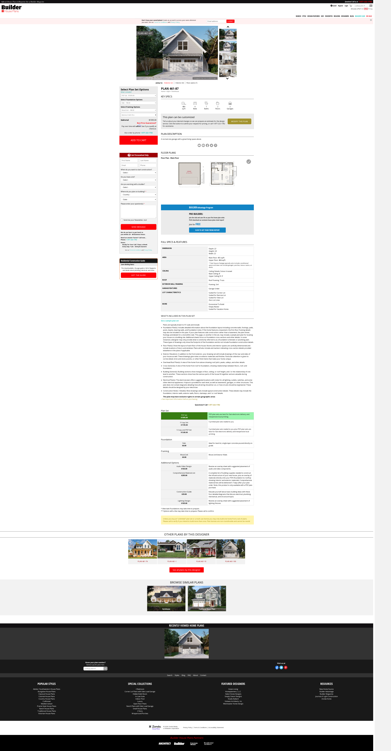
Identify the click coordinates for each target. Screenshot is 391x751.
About (195, 675)
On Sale (369, 16)
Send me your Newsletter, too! (135, 220)
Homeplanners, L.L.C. (233, 691)
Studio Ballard (233, 699)
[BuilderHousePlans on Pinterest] (285, 667)
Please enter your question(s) (133, 204)
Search (169, 675)
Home (163, 91)
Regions (337, 16)
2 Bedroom (140, 689)
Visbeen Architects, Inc (233, 701)
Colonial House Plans (47, 696)
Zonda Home (326, 699)
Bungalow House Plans (46, 691)
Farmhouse (175, 91)
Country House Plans (47, 699)
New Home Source (326, 689)
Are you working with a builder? (133, 184)
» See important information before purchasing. (179, 399)
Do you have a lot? (128, 177)
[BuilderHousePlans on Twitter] (281, 667)
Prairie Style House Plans (46, 706)
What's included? (126, 92)
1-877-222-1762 (147, 133)
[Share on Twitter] (211, 145)
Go (371, 6)
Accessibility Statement (216, 727)
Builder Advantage (327, 691)
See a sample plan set (170, 321)
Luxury (140, 701)
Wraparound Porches (140, 713)
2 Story (140, 711)
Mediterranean (46, 704)
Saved (334, 6)
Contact (203, 675)
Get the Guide (138, 275)
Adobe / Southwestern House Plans (46, 689)
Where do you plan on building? (133, 191)
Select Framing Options (130, 107)
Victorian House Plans (46, 713)
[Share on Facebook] (207, 145)
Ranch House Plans (46, 708)
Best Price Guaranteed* (146, 123)
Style (304, 16)
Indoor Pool (139, 699)
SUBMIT (230, 21)
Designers (345, 16)
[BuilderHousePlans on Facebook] (277, 667)
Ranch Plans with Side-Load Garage (139, 706)
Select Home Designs (233, 694)
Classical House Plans (46, 694)
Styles (177, 675)
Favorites (329, 16)
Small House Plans (140, 708)
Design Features (313, 16)
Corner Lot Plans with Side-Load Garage (140, 691)
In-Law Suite (140, 696)
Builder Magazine (326, 694)
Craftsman (47, 701)
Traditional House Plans (46, 711)
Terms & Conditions (160, 22)
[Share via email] (199, 145)
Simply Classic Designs (233, 696)
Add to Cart (138, 140)
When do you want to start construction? (136, 169)
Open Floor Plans (140, 704)
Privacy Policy (175, 22)
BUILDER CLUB (360, 16)
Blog (352, 16)
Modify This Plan (239, 121)
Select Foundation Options (131, 100)
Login (346, 6)
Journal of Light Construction (326, 696)
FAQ (189, 675)
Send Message (139, 227)
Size (322, 16)
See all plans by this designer (186, 570)
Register (340, 6)
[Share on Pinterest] (216, 145)
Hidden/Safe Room (140, 694)
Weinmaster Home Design (233, 704)
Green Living (233, 689)
